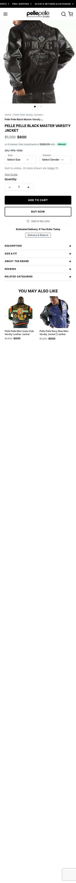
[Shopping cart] (70, 14)
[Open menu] (5, 14)
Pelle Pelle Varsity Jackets (27, 114)
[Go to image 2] (38, 106)
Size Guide (11, 174)
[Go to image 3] (41, 106)
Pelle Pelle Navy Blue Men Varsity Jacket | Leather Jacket (54, 333)
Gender (47, 155)
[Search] (63, 14)
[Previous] (5, 312)
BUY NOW (38, 211)
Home (8, 114)
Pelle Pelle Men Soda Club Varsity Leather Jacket (19, 333)
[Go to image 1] (35, 106)
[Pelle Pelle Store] (38, 14)
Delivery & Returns (38, 235)
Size (10, 155)
